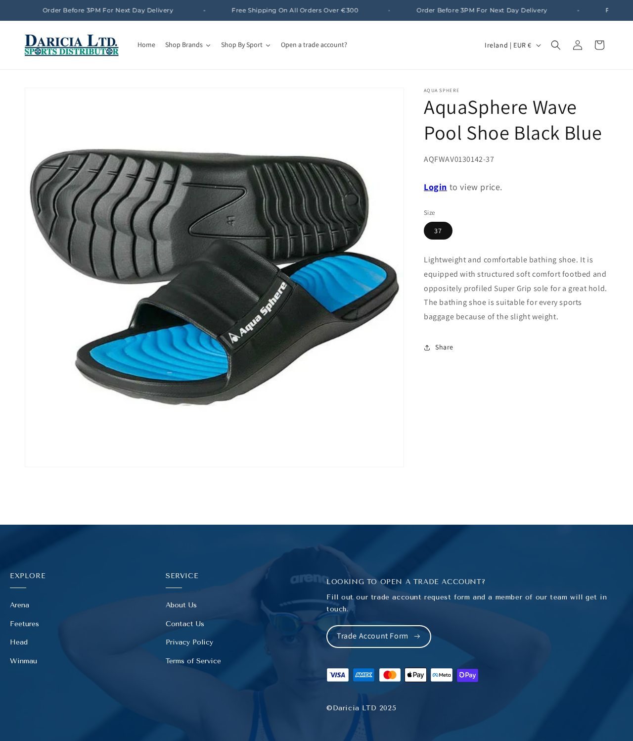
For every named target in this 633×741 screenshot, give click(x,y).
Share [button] (444, 347)
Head (19, 642)
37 (438, 230)
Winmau (23, 661)
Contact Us (185, 624)
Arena (19, 605)
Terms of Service (193, 661)
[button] (556, 45)
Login (435, 187)
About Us (181, 605)
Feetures (24, 624)
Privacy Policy (189, 642)
